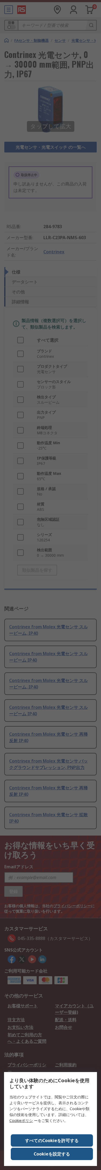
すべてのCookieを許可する (52, 1140)
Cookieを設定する (52, 1154)
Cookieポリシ (21, 1120)
